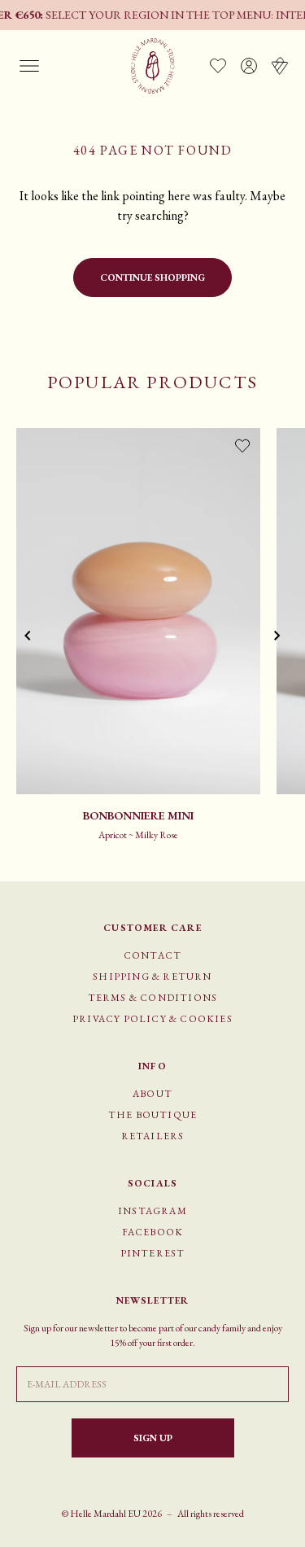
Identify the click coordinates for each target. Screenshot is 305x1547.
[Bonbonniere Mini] (138, 611)
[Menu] (29, 66)
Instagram (152, 1210)
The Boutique (152, 1114)
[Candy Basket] (280, 66)
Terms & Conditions (153, 997)
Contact (152, 955)
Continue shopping (152, 277)
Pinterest (152, 1253)
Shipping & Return (152, 976)
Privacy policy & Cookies (152, 1018)
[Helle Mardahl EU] (152, 66)
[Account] (249, 66)
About (152, 1093)
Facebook (153, 1232)
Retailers (153, 1136)
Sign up (152, 1437)
